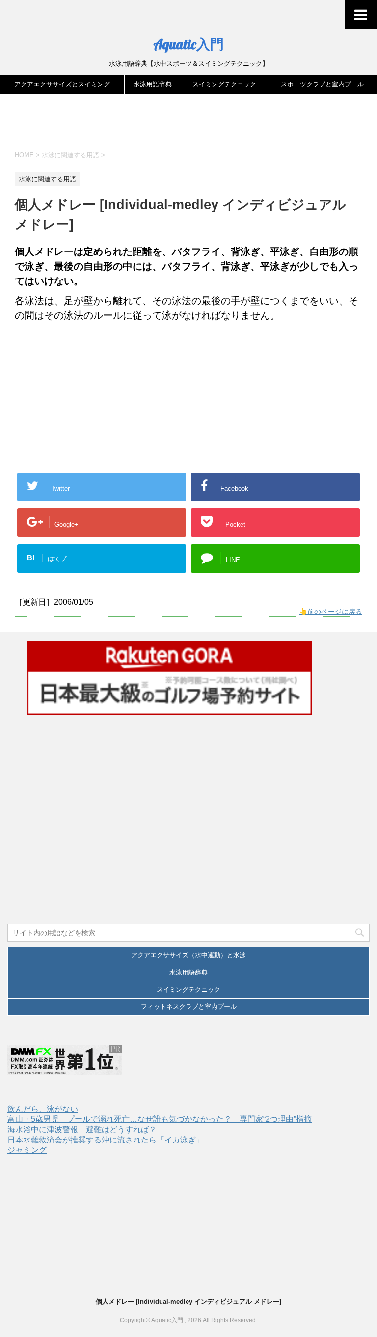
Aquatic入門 (188, 44)
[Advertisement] (193, 126)
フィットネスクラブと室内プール (189, 1006)
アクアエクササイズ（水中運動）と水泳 (188, 955)
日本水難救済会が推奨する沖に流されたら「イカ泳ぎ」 (105, 1140)
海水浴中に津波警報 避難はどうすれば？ (82, 1129)
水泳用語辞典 (153, 84)
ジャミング (27, 1150)
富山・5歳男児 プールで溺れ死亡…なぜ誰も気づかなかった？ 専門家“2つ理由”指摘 (159, 1119)
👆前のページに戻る (330, 611)
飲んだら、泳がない (42, 1109)
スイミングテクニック (224, 84)
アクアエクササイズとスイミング (62, 84)
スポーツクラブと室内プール (322, 84)
